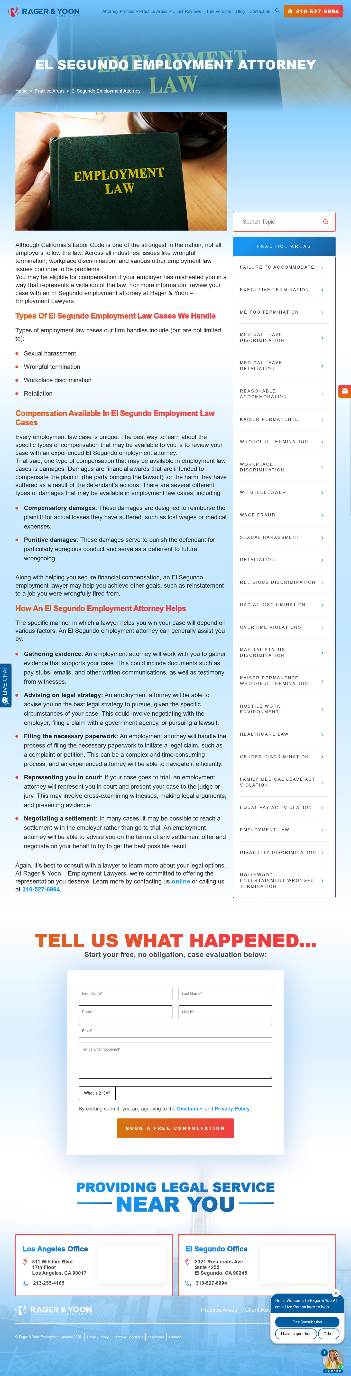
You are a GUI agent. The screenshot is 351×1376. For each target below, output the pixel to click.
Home (21, 91)
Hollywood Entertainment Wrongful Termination (278, 881)
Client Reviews (186, 11)
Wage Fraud (258, 515)
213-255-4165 (48, 1283)
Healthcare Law (264, 734)
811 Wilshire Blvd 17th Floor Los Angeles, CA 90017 (59, 1267)
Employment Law (265, 830)
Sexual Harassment (270, 537)
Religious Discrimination (278, 582)
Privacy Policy (232, 1108)
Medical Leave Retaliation (261, 366)
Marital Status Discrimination (262, 653)
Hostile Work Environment (260, 709)
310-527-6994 (317, 11)
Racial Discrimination (273, 605)
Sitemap (175, 1337)
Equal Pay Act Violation (276, 807)
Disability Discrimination (278, 852)
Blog (240, 11)
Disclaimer (190, 1108)
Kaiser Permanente (269, 419)
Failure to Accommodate (277, 267)
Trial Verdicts (218, 11)
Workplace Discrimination (262, 467)
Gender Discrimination (274, 757)
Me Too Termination (269, 312)
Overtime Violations (271, 627)
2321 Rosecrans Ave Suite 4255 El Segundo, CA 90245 (221, 1267)
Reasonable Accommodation (263, 394)
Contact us (260, 11)
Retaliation (257, 560)
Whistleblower (263, 492)
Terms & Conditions (128, 1337)
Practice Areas (153, 11)
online (181, 881)
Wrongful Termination (274, 442)
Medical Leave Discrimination (262, 337)
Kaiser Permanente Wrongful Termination (274, 681)
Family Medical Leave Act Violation (278, 782)
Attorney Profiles (118, 11)
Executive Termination (274, 290)
